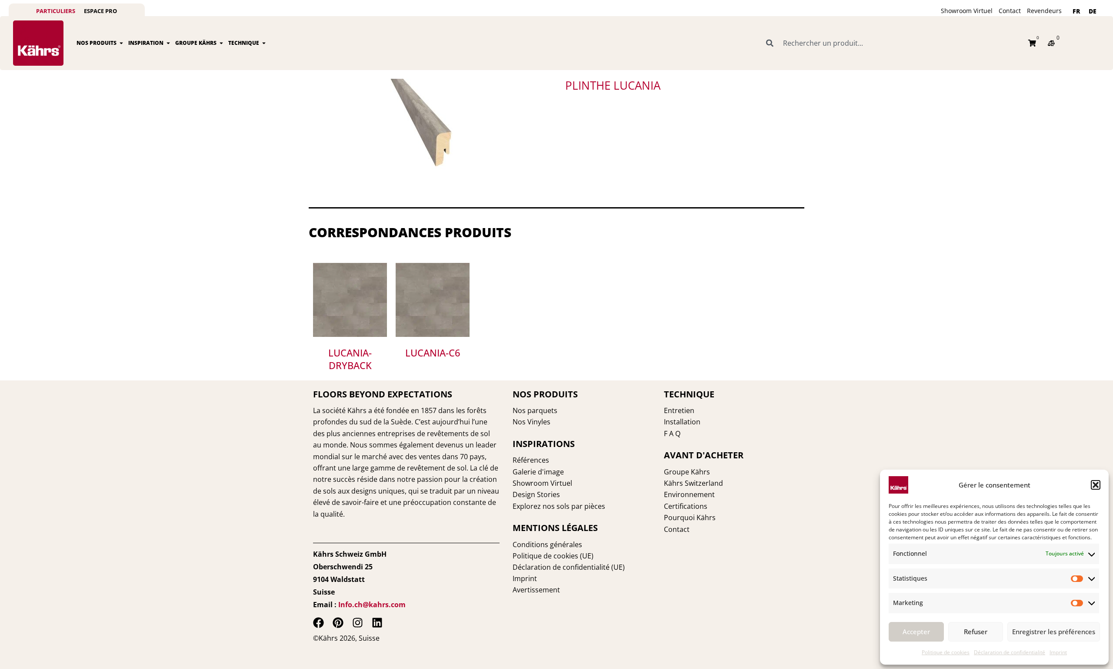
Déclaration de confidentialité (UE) (569, 567)
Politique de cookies (946, 652)
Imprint (1058, 652)
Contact (1010, 11)
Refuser (975, 631)
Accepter (916, 631)
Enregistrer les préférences (1053, 631)
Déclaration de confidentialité (1009, 652)
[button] (1095, 485)
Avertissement (536, 590)
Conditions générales (547, 544)
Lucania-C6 (432, 352)
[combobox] (892, 43)
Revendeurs (1044, 11)
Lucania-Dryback (350, 359)
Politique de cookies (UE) (553, 556)
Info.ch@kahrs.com (372, 604)
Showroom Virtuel (967, 11)
